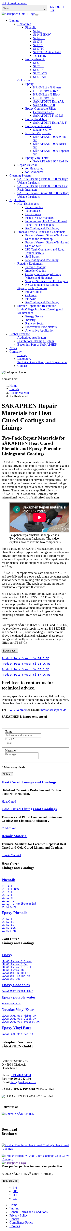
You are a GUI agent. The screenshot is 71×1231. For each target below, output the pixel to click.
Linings (14, 20)
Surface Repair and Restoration (36, 305)
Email (9, 739)
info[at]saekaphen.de (53, 710)
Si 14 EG (39, 38)
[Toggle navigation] (36, 14)
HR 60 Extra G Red (45, 91)
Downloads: (9, 650)
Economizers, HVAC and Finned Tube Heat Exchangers (46, 223)
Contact (22, 365)
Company (15, 351)
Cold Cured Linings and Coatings (29, 809)
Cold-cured (24, 80)
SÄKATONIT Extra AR (48, 101)
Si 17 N (38, 45)
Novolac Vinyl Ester (38, 133)
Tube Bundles (34, 207)
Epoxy (29, 84)
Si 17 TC (39, 48)
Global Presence (19, 334)
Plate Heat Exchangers (39, 217)
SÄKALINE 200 (44, 105)
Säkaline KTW (42, 129)
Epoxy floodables (36, 119)
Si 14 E (37, 31)
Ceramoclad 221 (43, 112)
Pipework (31, 298)
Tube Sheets (32, 210)
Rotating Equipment (29, 263)
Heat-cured (24, 24)
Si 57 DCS (40, 73)
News (13, 348)
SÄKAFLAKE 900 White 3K (19, 1015)
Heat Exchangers (28, 203)
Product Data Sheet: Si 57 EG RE (26, 674)
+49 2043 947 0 (21, 1075)
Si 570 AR (39, 76)
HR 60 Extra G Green (47, 87)
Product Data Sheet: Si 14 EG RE (26, 663)
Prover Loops (33, 291)
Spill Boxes (32, 256)
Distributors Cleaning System (35, 341)
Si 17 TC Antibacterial (47, 52)
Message (11, 750)
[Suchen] (43, 8)
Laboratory (24, 358)
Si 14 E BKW (42, 34)
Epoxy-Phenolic (35, 59)
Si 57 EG (39, 69)
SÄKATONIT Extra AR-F (50, 122)
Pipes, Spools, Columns (32, 288)
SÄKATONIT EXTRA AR (16, 975)
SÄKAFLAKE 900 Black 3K (20, 1018)
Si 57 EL (38, 66)
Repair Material (27, 165)
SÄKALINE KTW (11, 1003)
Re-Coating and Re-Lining (42, 228)
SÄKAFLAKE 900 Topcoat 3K (21, 1021)
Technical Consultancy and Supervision (42, 362)
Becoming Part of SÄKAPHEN (37, 344)
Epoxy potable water (38, 126)
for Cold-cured (34, 172)
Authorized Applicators (31, 337)
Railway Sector (34, 323)
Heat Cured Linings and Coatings (29, 782)
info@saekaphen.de (23, 1082)
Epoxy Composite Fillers (40, 108)
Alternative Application (39, 330)
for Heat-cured (34, 168)
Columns (30, 295)
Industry (30, 320)
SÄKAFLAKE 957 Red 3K (51, 161)
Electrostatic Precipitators (41, 327)
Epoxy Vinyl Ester (36, 158)
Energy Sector (34, 316)
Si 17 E (37, 41)
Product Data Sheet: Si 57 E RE (25, 669)
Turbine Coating (35, 267)
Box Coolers (33, 214)
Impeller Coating (35, 270)
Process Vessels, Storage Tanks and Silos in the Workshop (47, 237)
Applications (17, 200)
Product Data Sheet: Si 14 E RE (25, 658)
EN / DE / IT (10, 1180)
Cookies (14, 1226)
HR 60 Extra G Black (46, 94)
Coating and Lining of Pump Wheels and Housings (43, 275)
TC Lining (39, 55)
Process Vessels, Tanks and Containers (41, 231)
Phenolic (30, 27)
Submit (7, 774)
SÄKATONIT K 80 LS (48, 115)
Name (10, 731)
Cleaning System (20, 175)
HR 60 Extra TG (43, 98)
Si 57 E (37, 62)
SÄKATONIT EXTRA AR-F (17, 991)
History (22, 355)
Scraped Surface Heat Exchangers (46, 281)
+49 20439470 (17, 710)
